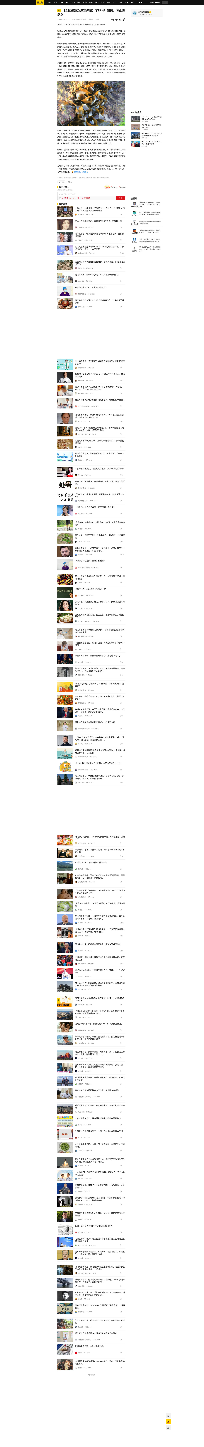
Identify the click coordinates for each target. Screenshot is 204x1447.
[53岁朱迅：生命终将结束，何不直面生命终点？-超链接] (65, 510)
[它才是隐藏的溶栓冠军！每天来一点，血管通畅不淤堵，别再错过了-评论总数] (122, 582)
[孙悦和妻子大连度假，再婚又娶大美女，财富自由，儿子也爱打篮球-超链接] (65, 1081)
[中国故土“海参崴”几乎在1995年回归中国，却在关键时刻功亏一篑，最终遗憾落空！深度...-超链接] (65, 1014)
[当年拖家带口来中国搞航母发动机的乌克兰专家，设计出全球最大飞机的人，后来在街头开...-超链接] (65, 779)
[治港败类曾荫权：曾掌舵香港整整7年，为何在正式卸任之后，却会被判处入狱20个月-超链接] (65, 418)
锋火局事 (80, 1058)
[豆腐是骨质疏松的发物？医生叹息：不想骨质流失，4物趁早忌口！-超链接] (65, 618)
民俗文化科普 (82, 488)
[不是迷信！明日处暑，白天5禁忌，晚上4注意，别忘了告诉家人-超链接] (65, 485)
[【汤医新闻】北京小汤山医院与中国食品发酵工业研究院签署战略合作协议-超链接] (65, 1242)
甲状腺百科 (81, 636)
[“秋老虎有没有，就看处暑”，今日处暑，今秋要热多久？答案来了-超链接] (65, 687)
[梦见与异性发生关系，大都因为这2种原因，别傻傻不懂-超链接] (65, 224)
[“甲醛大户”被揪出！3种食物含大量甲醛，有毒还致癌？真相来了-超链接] (65, 840)
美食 (132, 2)
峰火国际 (80, 554)
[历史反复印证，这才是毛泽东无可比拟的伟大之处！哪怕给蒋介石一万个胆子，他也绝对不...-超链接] (65, 1283)
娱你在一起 (81, 214)
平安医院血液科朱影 (84, 729)
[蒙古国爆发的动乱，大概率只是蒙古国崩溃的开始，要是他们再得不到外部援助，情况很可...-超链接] (65, 919)
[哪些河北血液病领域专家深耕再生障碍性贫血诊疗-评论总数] (122, 1340)
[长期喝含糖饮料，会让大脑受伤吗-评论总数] (122, 1353)
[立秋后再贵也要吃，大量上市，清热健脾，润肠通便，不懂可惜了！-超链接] (65, 1147)
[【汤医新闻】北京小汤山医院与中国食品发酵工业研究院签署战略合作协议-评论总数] (122, 1245)
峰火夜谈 (80, 951)
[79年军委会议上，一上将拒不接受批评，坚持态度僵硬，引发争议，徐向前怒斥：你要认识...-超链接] (65, 1296)
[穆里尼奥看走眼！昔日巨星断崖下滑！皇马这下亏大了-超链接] (65, 659)
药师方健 (80, 869)
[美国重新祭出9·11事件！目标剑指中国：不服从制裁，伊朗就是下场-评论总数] (122, 1191)
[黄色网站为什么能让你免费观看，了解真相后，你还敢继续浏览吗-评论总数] (122, 268)
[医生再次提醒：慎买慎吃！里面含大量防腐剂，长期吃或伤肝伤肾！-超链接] (65, 364)
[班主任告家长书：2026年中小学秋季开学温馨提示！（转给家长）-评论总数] (122, 1312)
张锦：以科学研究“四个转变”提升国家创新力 (94, 1226)
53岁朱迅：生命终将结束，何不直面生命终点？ (95, 507)
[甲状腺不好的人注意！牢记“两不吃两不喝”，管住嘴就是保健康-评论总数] (122, 307)
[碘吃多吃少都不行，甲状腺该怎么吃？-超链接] (65, 291)
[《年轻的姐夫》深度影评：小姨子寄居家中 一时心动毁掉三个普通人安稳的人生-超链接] (65, 894)
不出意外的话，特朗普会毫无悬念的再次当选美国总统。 (99, 944)
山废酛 (80, 447)
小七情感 (80, 608)
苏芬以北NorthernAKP (84, 621)
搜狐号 (134, 198)
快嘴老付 (80, 240)
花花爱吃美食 (82, 703)
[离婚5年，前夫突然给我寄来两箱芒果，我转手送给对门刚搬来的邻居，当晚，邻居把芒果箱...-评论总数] (122, 434)
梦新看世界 (81, 268)
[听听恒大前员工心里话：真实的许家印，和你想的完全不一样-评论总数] (122, 1112)
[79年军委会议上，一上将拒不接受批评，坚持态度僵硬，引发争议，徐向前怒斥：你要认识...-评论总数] (122, 1299)
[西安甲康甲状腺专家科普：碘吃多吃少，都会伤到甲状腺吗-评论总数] (122, 406)
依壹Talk (80, 475)
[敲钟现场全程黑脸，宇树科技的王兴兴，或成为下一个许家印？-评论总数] (122, 976)
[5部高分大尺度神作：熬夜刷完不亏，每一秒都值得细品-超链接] (65, 1027)
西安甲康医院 (82, 294)
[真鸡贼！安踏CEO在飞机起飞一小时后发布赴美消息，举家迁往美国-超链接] (65, 377)
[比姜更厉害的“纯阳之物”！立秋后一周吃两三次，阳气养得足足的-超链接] (65, 444)
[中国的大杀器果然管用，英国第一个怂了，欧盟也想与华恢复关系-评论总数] (122, 1219)
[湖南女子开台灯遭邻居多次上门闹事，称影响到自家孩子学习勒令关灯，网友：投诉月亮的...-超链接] (65, 1201)
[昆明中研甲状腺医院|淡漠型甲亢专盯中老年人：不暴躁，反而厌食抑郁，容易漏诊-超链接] (65, 753)
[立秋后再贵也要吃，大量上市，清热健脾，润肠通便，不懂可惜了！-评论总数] (122, 1150)
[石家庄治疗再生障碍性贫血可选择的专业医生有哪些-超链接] (65, 1093)
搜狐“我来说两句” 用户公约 (65, 190)
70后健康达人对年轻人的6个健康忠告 (91, 863)
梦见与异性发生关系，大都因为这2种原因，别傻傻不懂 (98, 221)
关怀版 (157, 2)
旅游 (73, 2)
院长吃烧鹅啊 (82, 367)
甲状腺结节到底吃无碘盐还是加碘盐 (90, 561)
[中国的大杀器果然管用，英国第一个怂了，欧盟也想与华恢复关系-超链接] (65, 1216)
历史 (120, 2)
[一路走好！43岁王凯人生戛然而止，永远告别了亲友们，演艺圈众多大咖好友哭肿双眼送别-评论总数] (122, 214)
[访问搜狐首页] (41, 4)
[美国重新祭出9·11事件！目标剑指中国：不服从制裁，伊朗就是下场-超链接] (65, 1188)
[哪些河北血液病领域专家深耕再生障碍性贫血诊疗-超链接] (65, 1336)
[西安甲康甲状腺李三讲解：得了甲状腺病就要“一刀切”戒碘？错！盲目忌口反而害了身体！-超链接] (65, 390)
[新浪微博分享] (116, 19)
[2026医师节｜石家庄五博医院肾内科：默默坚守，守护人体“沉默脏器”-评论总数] (122, 1178)
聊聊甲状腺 (81, 307)
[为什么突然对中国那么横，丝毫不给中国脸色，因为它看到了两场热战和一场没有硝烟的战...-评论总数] (122, 989)
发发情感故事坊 (82, 434)
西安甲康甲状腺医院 (84, 406)
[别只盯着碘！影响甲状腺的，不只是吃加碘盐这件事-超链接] (65, 278)
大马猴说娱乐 (82, 897)
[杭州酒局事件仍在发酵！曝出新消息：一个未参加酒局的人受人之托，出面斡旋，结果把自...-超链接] (65, 932)
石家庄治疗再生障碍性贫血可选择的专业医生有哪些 (97, 1090)
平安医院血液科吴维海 (84, 1097)
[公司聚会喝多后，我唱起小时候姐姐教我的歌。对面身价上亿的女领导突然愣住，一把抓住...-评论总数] (122, 1273)
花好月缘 (80, 1178)
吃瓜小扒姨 (81, 1112)
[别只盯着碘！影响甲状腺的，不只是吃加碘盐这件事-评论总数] (122, 281)
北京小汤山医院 (82, 1245)
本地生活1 (81, 281)
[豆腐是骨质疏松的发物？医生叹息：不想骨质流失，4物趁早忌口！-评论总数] (122, 621)
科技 (91, 2)
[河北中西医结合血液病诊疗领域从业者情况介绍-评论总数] (122, 729)
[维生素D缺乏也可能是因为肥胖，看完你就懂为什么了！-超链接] (65, 766)
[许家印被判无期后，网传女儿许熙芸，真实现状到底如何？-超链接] (65, 472)
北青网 (80, 1125)
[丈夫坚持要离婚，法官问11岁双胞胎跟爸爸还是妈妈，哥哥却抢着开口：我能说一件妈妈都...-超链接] (65, 878)
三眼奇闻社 (81, 380)
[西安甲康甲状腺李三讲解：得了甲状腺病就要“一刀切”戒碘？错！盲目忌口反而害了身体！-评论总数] (122, 393)
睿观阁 (80, 1368)
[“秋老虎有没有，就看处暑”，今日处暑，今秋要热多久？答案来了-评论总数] (122, 690)
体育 (55, 2)
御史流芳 (80, 976)
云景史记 (80, 1327)
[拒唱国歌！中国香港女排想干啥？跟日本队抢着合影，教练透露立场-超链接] (65, 960)
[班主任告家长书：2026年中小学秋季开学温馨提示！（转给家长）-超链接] (65, 1308)
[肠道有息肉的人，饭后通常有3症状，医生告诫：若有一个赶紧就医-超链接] (65, 457)
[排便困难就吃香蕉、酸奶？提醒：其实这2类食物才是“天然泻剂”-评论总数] (122, 649)
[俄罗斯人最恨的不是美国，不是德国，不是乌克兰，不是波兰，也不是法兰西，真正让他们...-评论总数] (122, 1258)
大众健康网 (81, 595)
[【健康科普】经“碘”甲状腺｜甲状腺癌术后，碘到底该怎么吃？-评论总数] (122, 501)
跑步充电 (80, 662)
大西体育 (80, 1084)
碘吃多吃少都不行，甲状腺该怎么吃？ (91, 288)
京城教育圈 (81, 1312)
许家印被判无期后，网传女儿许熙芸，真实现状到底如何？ (100, 469)
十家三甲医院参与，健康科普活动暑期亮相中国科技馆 (98, 1118)
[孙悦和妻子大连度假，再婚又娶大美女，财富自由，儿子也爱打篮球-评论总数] (122, 1084)
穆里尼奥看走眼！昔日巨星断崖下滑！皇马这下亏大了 (98, 656)
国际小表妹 (81, 675)
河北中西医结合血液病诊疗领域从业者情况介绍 (95, 722)
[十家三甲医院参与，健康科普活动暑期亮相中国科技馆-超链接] (65, 1121)
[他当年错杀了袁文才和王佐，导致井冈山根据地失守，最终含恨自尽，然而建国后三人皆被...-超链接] (65, 672)
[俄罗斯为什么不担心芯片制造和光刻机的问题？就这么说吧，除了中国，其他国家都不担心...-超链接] (65, 1068)
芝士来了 (80, 744)
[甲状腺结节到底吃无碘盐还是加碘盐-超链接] (65, 564)
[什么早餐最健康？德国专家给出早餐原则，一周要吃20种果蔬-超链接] (65, 1324)
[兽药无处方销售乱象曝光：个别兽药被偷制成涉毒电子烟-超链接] (65, 1134)
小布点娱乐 (81, 227)
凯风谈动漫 (81, 514)
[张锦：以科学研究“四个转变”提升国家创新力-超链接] (65, 1229)
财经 (97, 2)
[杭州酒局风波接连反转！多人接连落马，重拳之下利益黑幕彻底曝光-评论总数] (122, 1368)
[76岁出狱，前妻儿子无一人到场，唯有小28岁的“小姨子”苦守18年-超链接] (65, 853)
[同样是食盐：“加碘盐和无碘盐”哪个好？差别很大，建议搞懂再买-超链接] (65, 237)
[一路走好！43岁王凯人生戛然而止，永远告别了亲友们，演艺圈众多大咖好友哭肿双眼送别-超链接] (65, 211)
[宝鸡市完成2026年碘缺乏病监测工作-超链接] (65, 592)
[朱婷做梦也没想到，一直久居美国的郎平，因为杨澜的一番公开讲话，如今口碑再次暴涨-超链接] (65, 1040)
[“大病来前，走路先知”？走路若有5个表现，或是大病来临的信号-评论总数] (122, 529)
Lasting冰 (81, 1150)
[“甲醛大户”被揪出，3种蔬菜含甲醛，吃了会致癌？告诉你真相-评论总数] (122, 910)
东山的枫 (80, 1204)
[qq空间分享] (120, 19)
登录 (165, 2)
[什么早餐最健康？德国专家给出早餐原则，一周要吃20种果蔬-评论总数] (122, 1327)
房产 (67, 2)
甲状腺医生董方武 (83, 757)
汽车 (61, 2)
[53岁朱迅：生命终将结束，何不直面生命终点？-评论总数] (122, 514)
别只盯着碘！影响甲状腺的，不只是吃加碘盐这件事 (97, 275)
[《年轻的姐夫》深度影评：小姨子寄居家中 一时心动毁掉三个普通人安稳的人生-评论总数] (122, 897)
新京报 (80, 1138)
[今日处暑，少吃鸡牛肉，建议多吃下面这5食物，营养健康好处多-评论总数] (122, 703)
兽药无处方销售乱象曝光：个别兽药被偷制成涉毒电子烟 (99, 1131)
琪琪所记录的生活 (83, 769)
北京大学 (80, 1232)
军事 (126, 2)
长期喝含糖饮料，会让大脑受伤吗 (89, 1346)
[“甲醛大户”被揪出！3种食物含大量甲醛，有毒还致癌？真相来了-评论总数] (122, 843)
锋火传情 (80, 989)
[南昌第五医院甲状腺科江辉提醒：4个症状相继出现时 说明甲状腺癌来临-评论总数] (122, 636)
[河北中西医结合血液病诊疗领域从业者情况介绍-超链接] (65, 725)
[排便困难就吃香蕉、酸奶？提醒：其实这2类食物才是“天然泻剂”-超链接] (65, 646)
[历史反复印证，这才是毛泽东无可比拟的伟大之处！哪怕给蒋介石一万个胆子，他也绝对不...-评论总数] (122, 1286)
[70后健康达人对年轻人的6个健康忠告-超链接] (65, 866)
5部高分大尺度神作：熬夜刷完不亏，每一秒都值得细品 (98, 1024)
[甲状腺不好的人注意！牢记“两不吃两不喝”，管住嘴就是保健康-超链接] (65, 303)
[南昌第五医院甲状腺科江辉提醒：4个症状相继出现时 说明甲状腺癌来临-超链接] (65, 633)
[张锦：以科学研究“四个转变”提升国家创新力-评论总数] (122, 1232)
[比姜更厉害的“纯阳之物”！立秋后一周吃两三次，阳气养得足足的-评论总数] (122, 447)
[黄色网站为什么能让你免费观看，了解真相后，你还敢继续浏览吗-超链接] (65, 265)
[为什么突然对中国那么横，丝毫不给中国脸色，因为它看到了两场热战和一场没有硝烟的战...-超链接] (65, 986)
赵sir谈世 (80, 1219)
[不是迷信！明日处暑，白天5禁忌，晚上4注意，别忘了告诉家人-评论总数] (122, 488)
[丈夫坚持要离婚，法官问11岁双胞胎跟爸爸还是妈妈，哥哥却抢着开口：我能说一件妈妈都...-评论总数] (122, 882)
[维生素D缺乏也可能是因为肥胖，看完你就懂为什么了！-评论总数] (122, 769)
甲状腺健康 (81, 393)
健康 (114, 2)
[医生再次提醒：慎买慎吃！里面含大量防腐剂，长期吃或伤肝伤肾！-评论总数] (122, 367)
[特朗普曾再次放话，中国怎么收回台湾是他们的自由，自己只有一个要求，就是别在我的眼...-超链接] (65, 712)
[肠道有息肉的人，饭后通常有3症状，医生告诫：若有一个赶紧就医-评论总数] (122, 460)
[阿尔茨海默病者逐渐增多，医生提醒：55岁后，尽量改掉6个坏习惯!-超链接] (65, 1001)
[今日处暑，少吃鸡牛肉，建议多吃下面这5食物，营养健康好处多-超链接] (65, 700)
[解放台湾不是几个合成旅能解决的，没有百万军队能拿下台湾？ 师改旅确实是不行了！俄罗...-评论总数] (122, 1166)
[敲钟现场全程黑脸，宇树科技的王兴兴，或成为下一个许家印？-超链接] (65, 973)
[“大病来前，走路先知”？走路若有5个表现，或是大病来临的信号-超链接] (65, 525)
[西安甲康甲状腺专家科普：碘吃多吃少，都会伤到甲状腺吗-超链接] (65, 403)
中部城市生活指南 (83, 501)
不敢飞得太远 (82, 1043)
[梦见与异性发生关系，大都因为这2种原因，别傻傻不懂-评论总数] (122, 227)
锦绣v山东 (81, 460)
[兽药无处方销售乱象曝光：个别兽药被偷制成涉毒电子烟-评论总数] (122, 1138)
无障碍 (152, 2)
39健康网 (80, 529)
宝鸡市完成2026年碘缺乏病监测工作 (90, 589)
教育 (79, 2)
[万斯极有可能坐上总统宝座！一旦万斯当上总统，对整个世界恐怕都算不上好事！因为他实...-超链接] (65, 551)
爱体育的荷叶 (82, 963)
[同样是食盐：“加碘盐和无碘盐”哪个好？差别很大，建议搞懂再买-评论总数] (122, 240)
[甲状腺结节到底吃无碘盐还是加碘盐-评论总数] (122, 567)
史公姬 (80, 1299)
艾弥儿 (80, 1191)
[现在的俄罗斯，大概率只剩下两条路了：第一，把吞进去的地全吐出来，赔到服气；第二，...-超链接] (65, 1055)
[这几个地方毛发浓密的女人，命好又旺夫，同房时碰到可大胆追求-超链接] (65, 605)
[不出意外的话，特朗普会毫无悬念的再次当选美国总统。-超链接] (65, 947)
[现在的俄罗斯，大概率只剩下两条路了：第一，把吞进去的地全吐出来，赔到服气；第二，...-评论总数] (122, 1058)
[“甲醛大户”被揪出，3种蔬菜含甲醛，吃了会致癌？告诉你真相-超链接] (65, 906)
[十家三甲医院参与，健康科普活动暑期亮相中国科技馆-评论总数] (122, 1125)
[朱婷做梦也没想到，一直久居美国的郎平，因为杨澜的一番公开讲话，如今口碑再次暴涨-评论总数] (122, 1043)
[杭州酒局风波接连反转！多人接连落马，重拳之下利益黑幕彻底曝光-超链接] (65, 1364)
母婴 (108, 2)
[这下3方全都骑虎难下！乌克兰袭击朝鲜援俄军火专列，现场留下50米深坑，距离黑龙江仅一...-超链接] (65, 740)
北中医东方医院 (81, 19)
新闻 (49, 2)
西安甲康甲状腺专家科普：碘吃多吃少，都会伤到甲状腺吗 (100, 400)
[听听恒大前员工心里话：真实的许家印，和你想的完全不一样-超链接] (65, 1109)
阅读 (145, 129)
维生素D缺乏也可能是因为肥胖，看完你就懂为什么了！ (98, 763)
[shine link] (106, 186)
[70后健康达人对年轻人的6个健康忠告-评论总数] (122, 869)
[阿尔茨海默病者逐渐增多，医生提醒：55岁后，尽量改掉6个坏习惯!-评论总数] (122, 1004)
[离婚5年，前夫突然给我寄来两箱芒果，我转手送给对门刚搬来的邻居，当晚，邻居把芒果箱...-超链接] (65, 431)
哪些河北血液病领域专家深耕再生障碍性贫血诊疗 (96, 1333)
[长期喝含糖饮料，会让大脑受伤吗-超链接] (65, 1349)
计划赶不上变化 (82, 253)
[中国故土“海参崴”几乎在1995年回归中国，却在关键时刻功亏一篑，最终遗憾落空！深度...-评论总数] (122, 1017)
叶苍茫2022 (81, 856)
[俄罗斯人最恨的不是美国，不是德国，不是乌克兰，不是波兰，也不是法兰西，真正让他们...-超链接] (65, 1255)
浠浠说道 (80, 935)
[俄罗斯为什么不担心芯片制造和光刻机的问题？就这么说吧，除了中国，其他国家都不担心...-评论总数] (122, 1071)
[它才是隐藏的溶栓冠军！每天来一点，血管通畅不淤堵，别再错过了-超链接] (65, 579)
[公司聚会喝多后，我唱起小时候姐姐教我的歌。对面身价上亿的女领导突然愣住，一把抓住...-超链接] (65, 1270)
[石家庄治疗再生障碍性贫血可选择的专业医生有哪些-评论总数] (122, 1097)
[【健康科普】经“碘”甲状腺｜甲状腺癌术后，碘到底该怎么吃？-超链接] (65, 497)
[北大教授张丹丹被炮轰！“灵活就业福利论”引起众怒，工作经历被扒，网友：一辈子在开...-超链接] (65, 250)
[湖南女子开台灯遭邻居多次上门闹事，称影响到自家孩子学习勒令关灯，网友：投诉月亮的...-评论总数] (122, 1204)
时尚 (85, 2)
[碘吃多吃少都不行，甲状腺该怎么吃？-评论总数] (122, 294)
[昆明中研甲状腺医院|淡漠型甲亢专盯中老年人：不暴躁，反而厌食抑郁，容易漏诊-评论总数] (122, 757)
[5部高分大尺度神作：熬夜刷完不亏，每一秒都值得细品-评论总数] (122, 1030)
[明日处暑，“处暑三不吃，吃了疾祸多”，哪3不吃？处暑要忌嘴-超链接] (65, 538)
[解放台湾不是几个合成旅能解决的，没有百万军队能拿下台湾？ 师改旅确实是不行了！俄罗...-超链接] (65, 1162)
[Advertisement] (91, 334)
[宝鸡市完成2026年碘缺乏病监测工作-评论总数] (122, 595)
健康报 (80, 1353)
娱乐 (103, 2)
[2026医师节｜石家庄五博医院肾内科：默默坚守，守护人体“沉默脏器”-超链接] (65, 1175)
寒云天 (80, 421)
